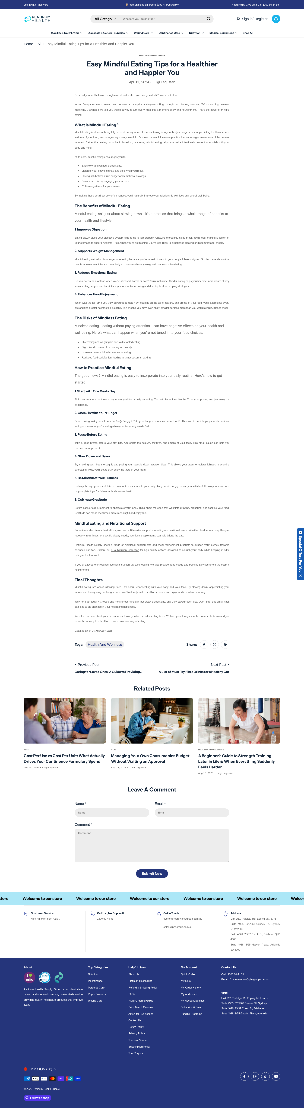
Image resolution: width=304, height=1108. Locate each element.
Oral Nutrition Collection (125, 549)
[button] (300, 554)
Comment (83, 824)
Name (80, 804)
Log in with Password (36, 4)
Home (28, 44)
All (39, 44)
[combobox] (152, 19)
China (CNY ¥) (40, 1069)
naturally (96, 259)
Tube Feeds (176, 564)
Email (160, 804)
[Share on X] (214, 644)
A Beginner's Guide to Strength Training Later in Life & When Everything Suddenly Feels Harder (236, 761)
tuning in (158, 132)
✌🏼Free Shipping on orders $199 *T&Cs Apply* (152, 4)
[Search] (209, 19)
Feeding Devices (199, 564)
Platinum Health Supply (46, 1088)
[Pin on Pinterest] (225, 644)
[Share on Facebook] (204, 644)
